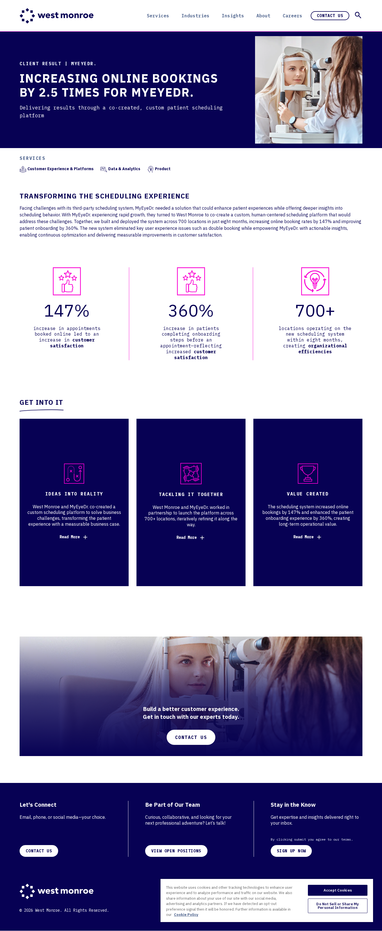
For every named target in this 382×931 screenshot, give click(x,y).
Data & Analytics (124, 168)
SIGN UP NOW (291, 850)
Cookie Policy (186, 914)
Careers (292, 15)
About (263, 15)
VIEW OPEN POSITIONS (176, 850)
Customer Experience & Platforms (60, 168)
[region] (267, 900)
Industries (195, 15)
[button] (358, 15)
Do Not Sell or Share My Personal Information (337, 906)
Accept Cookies (338, 890)
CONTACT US (39, 850)
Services (158, 15)
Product (163, 168)
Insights (233, 15)
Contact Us (330, 15)
